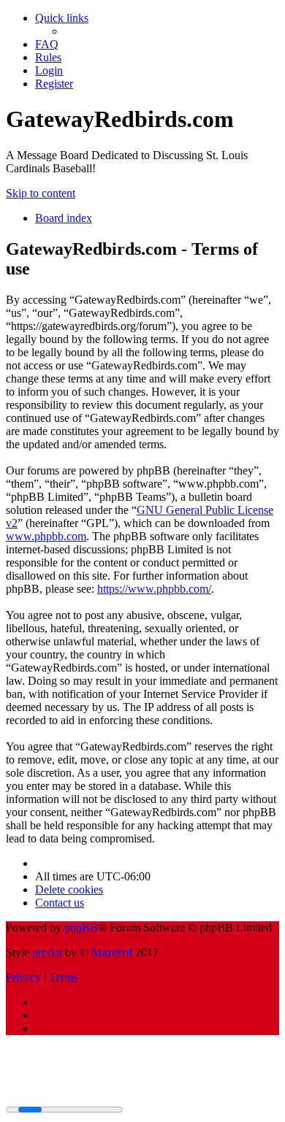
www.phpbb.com (46, 536)
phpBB (81, 927)
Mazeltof (111, 952)
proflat (47, 952)
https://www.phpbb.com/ (154, 589)
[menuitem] (46, 44)
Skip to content (40, 193)
